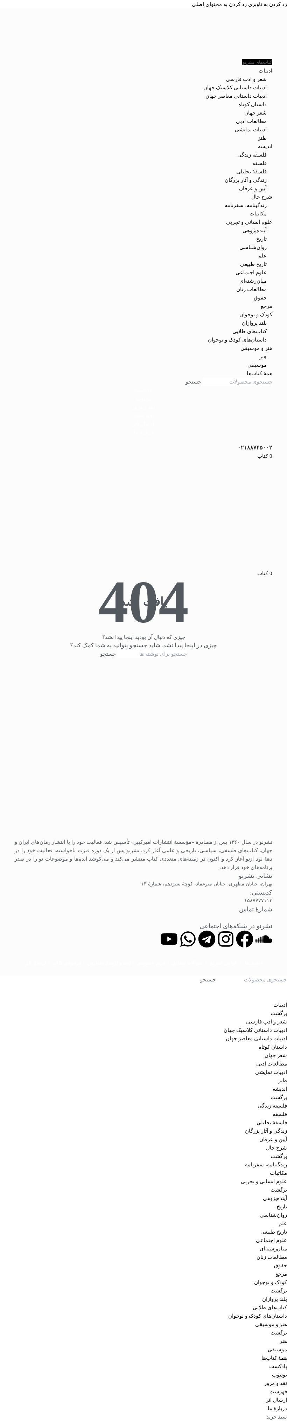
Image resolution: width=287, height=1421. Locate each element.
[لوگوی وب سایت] (143, 33)
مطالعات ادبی (251, 121)
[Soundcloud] (263, 939)
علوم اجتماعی (251, 272)
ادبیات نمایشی (251, 129)
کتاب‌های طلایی (249, 331)
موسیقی (257, 365)
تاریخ (261, 239)
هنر (263, 356)
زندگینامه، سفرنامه (246, 205)
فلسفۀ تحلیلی (251, 171)
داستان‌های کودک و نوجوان (237, 340)
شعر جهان (255, 113)
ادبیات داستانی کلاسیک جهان (235, 87)
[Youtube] (169, 939)
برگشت (279, 1013)
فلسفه (259, 163)
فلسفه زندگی (252, 155)
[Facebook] (244, 939)
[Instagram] (225, 939)
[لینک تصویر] (143, 752)
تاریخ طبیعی (253, 264)
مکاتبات (258, 213)
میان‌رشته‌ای (253, 281)
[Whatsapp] (188, 939)
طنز (262, 138)
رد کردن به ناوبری (267, 4)
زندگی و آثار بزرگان (246, 180)
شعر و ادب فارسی (246, 79)
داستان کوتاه (252, 104)
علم (262, 255)
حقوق (260, 298)
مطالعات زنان (251, 289)
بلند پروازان (254, 323)
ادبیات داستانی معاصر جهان (236, 96)
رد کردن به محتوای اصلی (219, 4)
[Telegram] (207, 939)
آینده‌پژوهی (255, 230)
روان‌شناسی (253, 247)
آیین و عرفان (253, 188)
